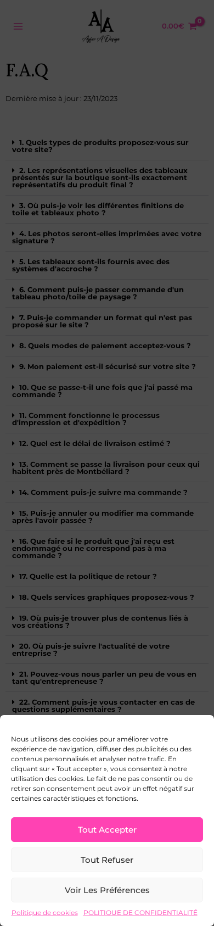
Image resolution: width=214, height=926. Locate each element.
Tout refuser (107, 860)
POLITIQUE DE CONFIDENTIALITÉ (140, 912)
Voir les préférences (107, 890)
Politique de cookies (45, 912)
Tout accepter (107, 829)
